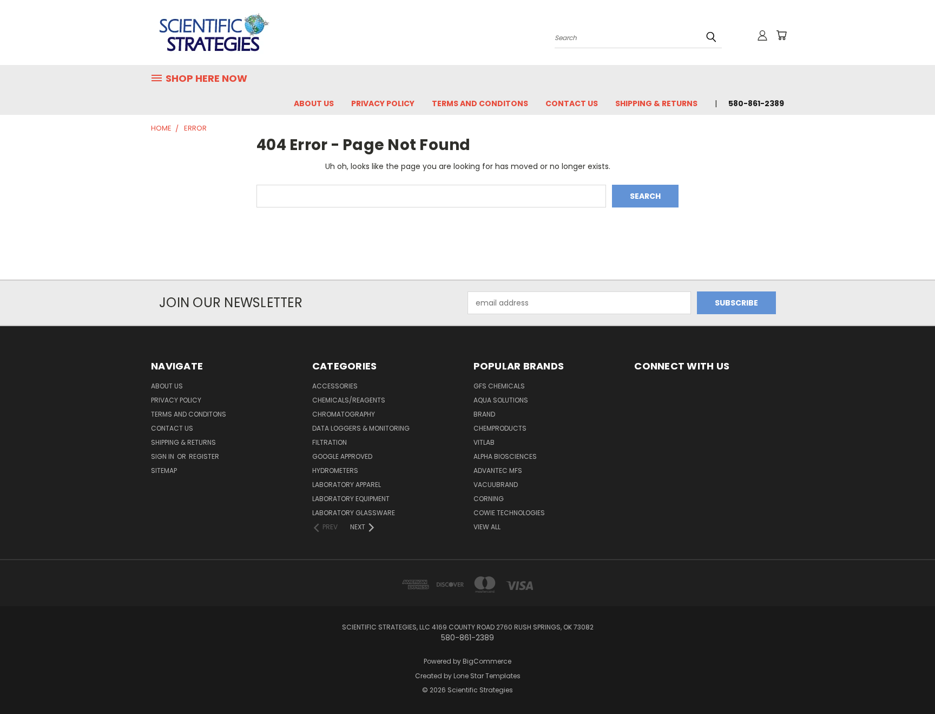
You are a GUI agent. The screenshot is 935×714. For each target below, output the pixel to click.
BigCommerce (487, 661)
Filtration (329, 442)
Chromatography (343, 414)
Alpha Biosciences (505, 456)
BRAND (484, 414)
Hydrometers (335, 470)
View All (487, 526)
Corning (488, 498)
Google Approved (342, 456)
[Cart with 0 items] (781, 35)
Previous (906, 680)
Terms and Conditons (480, 103)
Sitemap (164, 470)
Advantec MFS (497, 470)
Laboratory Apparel (346, 484)
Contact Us (571, 103)
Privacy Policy (382, 103)
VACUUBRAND (495, 484)
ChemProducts (499, 428)
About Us (314, 103)
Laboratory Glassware (353, 512)
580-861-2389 (756, 103)
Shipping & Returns (656, 103)
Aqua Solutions (500, 400)
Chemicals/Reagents (348, 400)
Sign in (163, 456)
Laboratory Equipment (351, 498)
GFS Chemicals (499, 386)
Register (204, 456)
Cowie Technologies (509, 512)
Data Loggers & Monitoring (361, 428)
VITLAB (484, 442)
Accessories (335, 386)
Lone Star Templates (487, 675)
